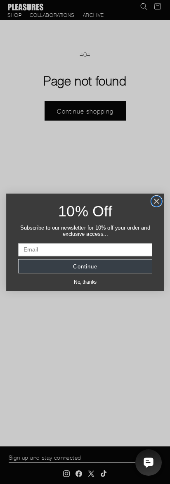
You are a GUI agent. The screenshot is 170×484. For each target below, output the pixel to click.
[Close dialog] (156, 201)
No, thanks (84, 281)
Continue (85, 266)
